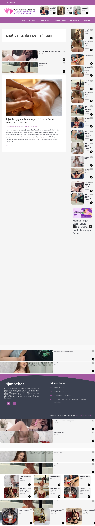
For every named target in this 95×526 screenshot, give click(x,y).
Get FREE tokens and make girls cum (49, 51)
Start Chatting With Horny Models (56, 511)
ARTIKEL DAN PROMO (60, 20)
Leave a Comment (12, 126)
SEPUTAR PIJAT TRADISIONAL (80, 20)
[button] (47, 2)
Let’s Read (88, 415)
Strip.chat (51, 12)
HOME (24, 20)
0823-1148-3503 (59, 391)
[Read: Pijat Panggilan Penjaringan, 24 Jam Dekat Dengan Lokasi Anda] (34, 97)
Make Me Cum (84, 9)
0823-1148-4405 (59, 387)
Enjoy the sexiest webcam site (52, 9)
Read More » (10, 146)
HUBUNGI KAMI (45, 20)
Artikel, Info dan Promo (26, 126)
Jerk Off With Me (87, 158)
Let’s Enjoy (79, 415)
